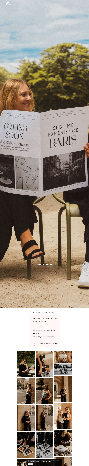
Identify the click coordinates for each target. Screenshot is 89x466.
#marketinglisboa (36, 322)
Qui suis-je (72, 3)
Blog (84, 3)
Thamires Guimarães (44, 317)
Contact (79, 3)
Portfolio (57, 3)
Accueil (51, 3)
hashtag (45, 321)
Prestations (64, 3)
